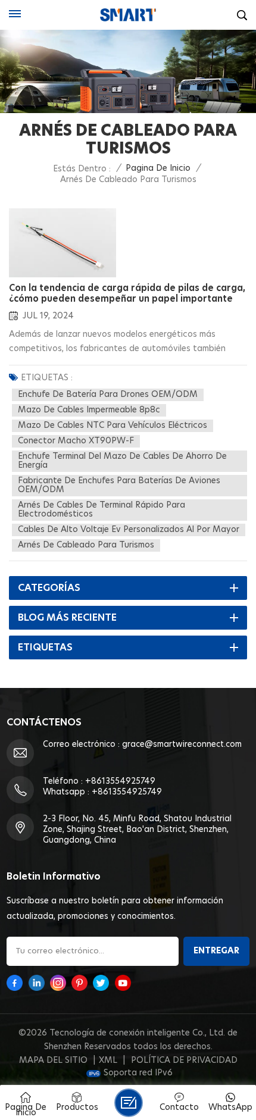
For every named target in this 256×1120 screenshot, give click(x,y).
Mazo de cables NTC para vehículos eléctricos (112, 425)
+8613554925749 (120, 781)
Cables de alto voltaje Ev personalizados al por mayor (128, 529)
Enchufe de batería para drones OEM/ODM (108, 394)
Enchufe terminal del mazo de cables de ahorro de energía (122, 461)
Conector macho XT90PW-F (76, 441)
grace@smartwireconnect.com (182, 744)
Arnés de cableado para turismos (86, 545)
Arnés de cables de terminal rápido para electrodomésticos (101, 509)
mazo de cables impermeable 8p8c (89, 410)
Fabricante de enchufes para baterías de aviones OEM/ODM (119, 485)
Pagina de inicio (158, 168)
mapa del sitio (53, 1060)
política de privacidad (184, 1060)
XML (108, 1060)
